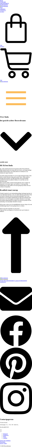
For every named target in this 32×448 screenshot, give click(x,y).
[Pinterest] (16, 379)
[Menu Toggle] (1, 430)
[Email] (16, 314)
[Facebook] (16, 346)
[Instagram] (16, 416)
